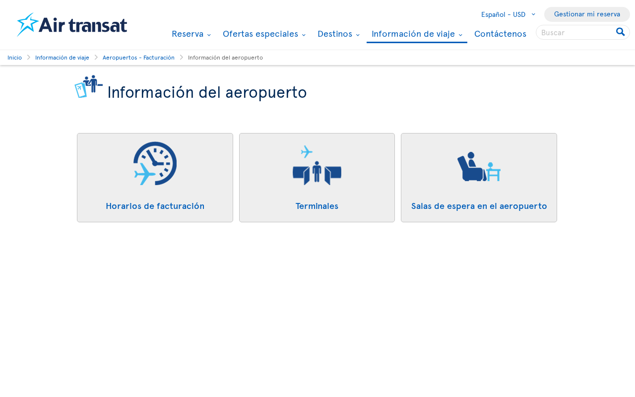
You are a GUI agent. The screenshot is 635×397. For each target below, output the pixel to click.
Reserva (186, 33)
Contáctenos (500, 33)
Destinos (334, 33)
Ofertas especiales (259, 33)
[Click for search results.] (621, 32)
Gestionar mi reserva (587, 13)
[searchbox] (583, 32)
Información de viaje (412, 34)
